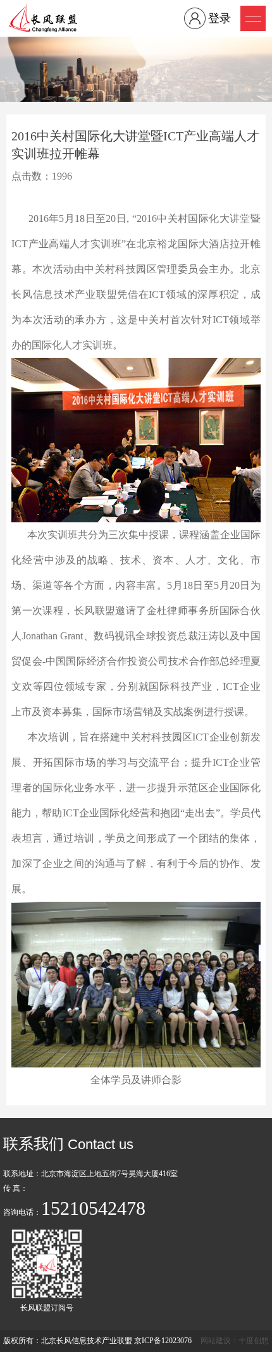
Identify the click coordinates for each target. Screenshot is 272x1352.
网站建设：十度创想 (235, 1340)
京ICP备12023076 (163, 1340)
